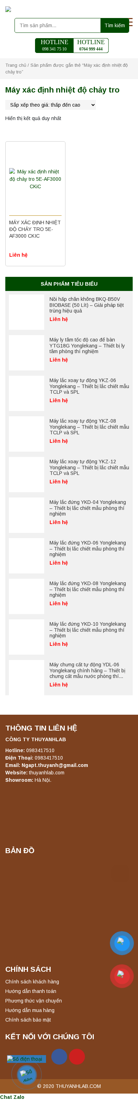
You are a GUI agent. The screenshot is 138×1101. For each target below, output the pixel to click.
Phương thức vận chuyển (33, 1001)
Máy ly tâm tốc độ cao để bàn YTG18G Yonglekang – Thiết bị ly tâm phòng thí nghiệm (87, 346)
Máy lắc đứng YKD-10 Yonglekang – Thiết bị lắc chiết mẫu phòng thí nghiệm (88, 630)
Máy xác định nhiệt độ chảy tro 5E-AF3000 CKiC (35, 229)
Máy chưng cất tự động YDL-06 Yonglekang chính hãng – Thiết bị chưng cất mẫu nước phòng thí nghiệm (87, 673)
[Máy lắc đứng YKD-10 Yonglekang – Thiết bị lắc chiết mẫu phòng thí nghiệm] (26, 637)
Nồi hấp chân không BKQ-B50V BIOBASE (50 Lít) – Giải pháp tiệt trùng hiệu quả (87, 305)
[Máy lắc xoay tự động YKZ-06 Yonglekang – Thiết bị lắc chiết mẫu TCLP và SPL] (26, 393)
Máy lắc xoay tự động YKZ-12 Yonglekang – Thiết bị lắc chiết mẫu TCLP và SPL (89, 467)
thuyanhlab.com (46, 772)
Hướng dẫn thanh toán (30, 991)
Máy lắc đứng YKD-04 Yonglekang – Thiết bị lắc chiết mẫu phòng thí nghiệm (88, 508)
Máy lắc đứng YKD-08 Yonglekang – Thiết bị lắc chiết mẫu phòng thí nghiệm (88, 589)
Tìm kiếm (114, 25)
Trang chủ (15, 65)
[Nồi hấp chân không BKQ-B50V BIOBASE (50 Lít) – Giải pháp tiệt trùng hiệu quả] (26, 312)
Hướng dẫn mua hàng (29, 1010)
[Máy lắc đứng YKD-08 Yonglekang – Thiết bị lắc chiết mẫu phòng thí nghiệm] (26, 596)
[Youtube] (77, 1057)
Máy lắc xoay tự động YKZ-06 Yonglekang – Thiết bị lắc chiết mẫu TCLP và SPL (89, 386)
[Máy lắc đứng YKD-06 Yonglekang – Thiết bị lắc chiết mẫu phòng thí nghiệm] (26, 555)
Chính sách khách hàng (32, 981)
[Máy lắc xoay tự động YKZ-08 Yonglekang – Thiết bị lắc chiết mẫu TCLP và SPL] (26, 434)
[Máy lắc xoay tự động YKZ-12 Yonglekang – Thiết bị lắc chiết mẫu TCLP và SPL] (26, 474)
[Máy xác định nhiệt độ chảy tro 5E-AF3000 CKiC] (35, 179)
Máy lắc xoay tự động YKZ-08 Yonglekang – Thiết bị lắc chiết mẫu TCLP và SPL (89, 427)
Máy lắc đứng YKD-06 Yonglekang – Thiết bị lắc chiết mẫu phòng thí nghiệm (88, 549)
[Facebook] (59, 1057)
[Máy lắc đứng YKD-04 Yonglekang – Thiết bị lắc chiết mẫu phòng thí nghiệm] (26, 515)
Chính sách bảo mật (28, 1020)
